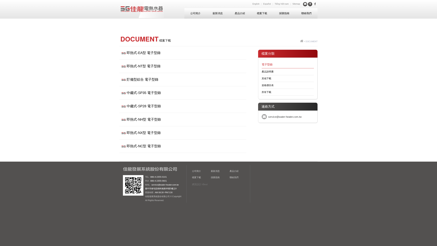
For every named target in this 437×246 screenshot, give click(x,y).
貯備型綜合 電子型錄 (142, 79)
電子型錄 (267, 64)
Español (267, 4)
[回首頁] (301, 41)
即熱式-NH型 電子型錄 (144, 119)
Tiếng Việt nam (282, 4)
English (255, 4)
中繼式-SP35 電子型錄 (144, 93)
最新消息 (218, 13)
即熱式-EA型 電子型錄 (144, 53)
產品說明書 (268, 71)
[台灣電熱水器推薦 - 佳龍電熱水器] (141, 9)
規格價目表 (268, 85)
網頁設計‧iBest (200, 184)
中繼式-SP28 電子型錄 (144, 106)
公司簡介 (195, 13)
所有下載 (266, 92)
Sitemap (296, 4)
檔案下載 (262, 13)
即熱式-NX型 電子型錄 (144, 133)
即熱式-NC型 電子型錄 (144, 146)
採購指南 (284, 13)
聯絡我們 (306, 13)
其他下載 (266, 78)
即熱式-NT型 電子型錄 (144, 66)
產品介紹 (240, 13)
